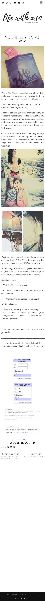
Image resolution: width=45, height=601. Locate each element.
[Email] (34, 443)
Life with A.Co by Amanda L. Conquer (25, 595)
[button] (42, 3)
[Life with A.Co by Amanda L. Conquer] (22, 15)
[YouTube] (15, 3)
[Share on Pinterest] (14, 447)
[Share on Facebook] (8, 447)
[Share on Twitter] (11, 447)
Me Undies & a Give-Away (22, 39)
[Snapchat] (23, 3)
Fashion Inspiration (34, 455)
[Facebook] (19, 3)
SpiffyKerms (24, 342)
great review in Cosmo (29, 98)
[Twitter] (3, 3)
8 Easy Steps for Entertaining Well (10, 456)
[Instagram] (7, 3)
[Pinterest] (11, 3)
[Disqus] (22, 496)
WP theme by (22, 598)
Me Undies (13, 92)
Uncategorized (29, 33)
